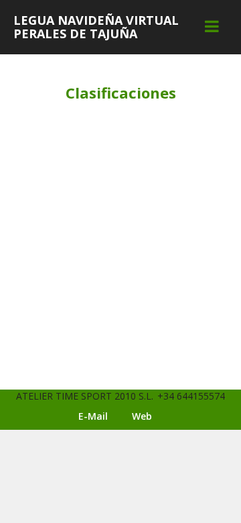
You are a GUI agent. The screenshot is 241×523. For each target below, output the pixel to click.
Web (142, 416)
